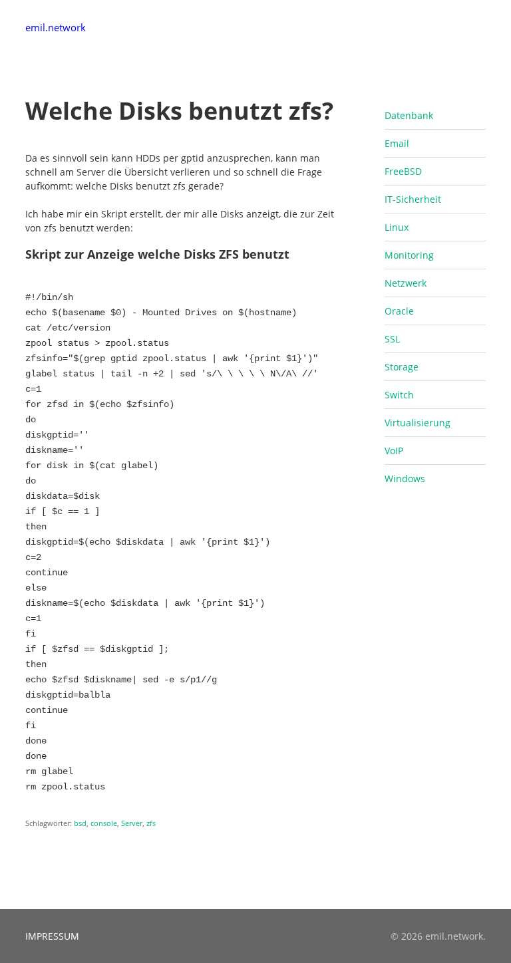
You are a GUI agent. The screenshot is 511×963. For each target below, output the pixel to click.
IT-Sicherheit (413, 199)
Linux (397, 227)
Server (131, 823)
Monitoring (409, 255)
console (103, 823)
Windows (405, 478)
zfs (151, 823)
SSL (392, 339)
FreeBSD (403, 171)
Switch (399, 394)
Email (397, 143)
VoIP (394, 450)
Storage (402, 366)
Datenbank (409, 115)
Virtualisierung (417, 422)
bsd (80, 823)
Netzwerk (405, 283)
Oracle (399, 311)
